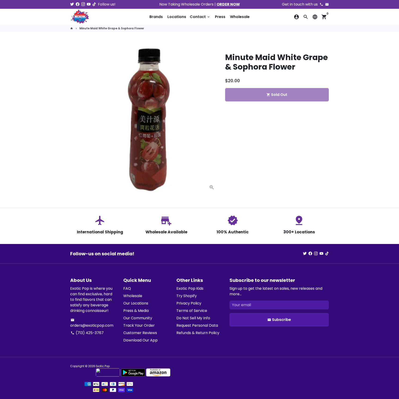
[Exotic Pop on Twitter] (72, 4)
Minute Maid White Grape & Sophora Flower (111, 28)
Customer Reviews (140, 332)
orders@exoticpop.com (91, 323)
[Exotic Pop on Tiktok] (94, 4)
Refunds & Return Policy (197, 332)
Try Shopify (186, 295)
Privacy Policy (188, 303)
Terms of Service (191, 310)
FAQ (127, 288)
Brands (156, 16)
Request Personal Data (197, 325)
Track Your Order (139, 325)
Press (220, 16)
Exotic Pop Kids (189, 288)
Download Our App (140, 340)
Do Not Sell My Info (193, 318)
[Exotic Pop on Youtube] (89, 4)
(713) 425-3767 (87, 332)
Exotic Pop (103, 366)
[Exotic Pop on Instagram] (83, 4)
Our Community (137, 318)
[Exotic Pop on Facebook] (77, 4)
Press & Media (136, 310)
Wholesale (240, 16)
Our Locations (135, 303)
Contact (200, 16)
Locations (176, 16)
